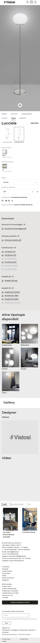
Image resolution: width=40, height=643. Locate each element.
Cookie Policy (24, 639)
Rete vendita (7, 584)
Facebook (6, 630)
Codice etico (6, 586)
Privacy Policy (6, 639)
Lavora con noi (7, 595)
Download (6, 573)
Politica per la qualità (10, 591)
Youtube (5, 632)
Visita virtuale (7, 571)
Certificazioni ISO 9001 (10, 593)
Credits (4, 641)
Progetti (5, 569)
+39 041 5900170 (24, 549)
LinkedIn (31, 630)
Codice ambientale (9, 588)
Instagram (15, 630)
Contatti (5, 597)
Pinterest (23, 630)
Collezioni (5, 567)
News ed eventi (8, 578)
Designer (5, 580)
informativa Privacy (32, 618)
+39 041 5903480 (10, 549)
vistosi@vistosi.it (13, 552)
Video (4, 575)
